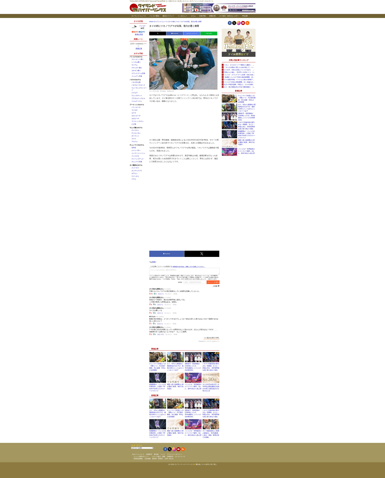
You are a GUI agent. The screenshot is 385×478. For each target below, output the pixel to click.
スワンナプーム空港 (138, 73)
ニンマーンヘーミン (138, 153)
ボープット (135, 136)
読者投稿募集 (138, 458)
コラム (193, 16)
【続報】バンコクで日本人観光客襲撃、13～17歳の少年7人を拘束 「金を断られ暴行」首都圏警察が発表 (239, 77)
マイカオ (135, 110)
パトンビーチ (136, 107)
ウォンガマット (137, 95)
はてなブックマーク (191, 33)
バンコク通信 (154, 16)
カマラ (134, 113)
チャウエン (135, 130)
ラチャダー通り (137, 68)
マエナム (135, 141)
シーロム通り (136, 62)
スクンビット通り (138, 59)
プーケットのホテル (137, 104)
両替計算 (212, 16)
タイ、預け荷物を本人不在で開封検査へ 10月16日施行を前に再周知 (239, 87)
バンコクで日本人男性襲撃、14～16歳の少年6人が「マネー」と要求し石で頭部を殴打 (239, 82)
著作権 (156, 454)
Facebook (175, 33)
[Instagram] (239, 23)
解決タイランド (168, 16)
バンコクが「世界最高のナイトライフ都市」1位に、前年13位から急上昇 (193, 386)
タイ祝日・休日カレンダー (229, 16)
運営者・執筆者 (157, 458)
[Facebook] (230, 23)
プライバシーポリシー (174, 454)
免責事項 (149, 454)
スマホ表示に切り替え (209, 464)
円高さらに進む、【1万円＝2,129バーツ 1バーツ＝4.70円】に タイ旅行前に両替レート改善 (239, 72)
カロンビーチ (136, 116)
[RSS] (247, 23)
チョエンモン (136, 133)
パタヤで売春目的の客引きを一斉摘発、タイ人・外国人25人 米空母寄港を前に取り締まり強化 (246, 125)
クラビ (134, 179)
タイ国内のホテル (136, 165)
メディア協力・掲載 (158, 456)
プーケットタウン (138, 121)
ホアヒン (135, 173)
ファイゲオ (135, 156)
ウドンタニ (135, 176)
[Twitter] (234, 23)
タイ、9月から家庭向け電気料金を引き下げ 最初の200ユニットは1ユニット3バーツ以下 (246, 108)
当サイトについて (138, 454)
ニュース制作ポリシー (141, 456)
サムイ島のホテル (136, 127)
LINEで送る (209, 33)
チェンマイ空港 (137, 161)
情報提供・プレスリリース (176, 456)
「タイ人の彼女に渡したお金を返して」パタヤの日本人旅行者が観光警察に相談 (239, 67)
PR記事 (245, 16)
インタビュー (182, 16)
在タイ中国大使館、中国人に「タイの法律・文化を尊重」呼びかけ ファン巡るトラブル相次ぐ (239, 84)
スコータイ (135, 168)
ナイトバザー (136, 150)
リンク (162, 454)
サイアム (135, 65)
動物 (154, 262)
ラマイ (134, 138)
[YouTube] (243, 23)
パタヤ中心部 (136, 82)
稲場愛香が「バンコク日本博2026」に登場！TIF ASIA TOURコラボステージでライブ (246, 134)
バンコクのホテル (136, 57)
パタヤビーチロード (138, 85)
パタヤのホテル (135, 79)
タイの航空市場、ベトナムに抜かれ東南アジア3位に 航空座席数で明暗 (239, 79)
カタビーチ (135, 118)
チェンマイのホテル (137, 145)
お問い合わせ (169, 458)
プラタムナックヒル (138, 98)
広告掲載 (148, 458)
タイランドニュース (138, 16)
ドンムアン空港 (137, 76)
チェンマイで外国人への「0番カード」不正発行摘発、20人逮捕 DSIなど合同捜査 (246, 99)
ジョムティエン (137, 101)
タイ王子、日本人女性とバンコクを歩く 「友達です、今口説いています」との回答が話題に (239, 70)
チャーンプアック (138, 159)
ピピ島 (134, 124)
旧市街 (134, 147)
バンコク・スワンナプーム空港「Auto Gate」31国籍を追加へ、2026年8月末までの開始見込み (239, 75)
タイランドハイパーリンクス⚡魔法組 (187, 464)
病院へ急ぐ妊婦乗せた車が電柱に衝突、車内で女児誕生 (175, 386)
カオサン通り (136, 70)
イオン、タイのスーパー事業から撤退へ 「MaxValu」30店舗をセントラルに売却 (239, 65)
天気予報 (202, 16)
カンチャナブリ (137, 170)
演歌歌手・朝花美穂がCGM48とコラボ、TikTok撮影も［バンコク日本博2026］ (246, 117)
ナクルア (135, 93)
